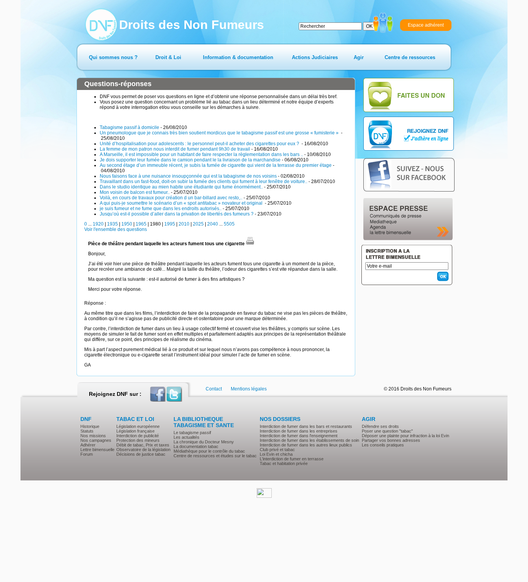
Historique (89, 426)
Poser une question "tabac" (387, 431)
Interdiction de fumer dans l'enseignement (298, 435)
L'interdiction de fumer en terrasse (292, 458)
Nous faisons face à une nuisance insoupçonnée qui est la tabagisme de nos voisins (188, 176)
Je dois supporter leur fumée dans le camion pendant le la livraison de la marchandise (190, 160)
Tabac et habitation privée (284, 463)
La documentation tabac (196, 446)
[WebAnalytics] (264, 496)
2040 (212, 224)
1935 (112, 224)
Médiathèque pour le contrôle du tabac (209, 451)
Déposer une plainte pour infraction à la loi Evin (405, 435)
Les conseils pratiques (383, 445)
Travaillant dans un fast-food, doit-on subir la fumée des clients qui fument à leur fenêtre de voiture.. (203, 181)
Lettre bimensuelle (97, 449)
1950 (126, 224)
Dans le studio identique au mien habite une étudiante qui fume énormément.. (181, 187)
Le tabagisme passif (192, 432)
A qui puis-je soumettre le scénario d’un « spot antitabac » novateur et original (182, 203)
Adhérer (87, 445)
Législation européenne (138, 426)
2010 (184, 224)
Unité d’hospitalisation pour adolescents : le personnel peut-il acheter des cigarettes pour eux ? (200, 143)
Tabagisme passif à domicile (129, 127)
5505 (229, 224)
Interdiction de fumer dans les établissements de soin (309, 440)
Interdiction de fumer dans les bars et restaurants (306, 426)
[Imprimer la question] (250, 243)
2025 (198, 224)
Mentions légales (249, 389)
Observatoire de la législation (143, 449)
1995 (169, 224)
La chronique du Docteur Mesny (204, 441)
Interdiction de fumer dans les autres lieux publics (306, 445)
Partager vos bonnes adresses (391, 440)
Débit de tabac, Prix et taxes (142, 445)
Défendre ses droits (380, 426)
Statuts (87, 431)
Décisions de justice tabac (140, 454)
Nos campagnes (95, 440)
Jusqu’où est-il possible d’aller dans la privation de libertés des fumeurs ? (177, 214)
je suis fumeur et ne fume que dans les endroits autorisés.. (160, 208)
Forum (86, 454)
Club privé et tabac (277, 449)
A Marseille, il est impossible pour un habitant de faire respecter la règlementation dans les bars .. (201, 154)
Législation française (135, 431)
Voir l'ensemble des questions (115, 229)
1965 (141, 224)
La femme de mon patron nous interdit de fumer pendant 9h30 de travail (175, 149)
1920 (98, 224)
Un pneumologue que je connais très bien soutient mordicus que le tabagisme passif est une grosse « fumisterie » (220, 133)
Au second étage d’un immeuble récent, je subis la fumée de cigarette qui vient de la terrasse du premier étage (216, 165)
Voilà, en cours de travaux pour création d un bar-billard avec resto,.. (171, 197)
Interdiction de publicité (137, 435)
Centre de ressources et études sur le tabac (215, 455)
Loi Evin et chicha (276, 454)
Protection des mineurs (138, 440)
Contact (214, 389)
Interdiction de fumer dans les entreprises (298, 431)
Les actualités (186, 437)
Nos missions (93, 435)
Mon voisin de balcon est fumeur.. (135, 192)
